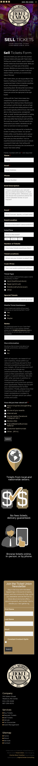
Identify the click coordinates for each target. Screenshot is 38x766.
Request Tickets (10, 715)
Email (7, 166)
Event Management (11, 725)
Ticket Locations (11, 254)
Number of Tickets (12, 244)
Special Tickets (10, 295)
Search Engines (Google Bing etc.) (19, 406)
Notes (7, 324)
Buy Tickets (8, 713)
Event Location (10, 220)
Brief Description (11, 186)
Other (9, 290)
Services (7, 741)
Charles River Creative (17, 755)
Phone (7, 176)
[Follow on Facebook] (1, 2)
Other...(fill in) (12, 431)
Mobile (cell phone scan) (17, 287)
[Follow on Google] (9, 2)
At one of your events (15, 410)
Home (6, 736)
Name (7, 156)
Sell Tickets (8, 718)
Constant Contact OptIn (18, 639)
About (6, 738)
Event (7, 210)
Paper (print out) (14, 284)
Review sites (12, 421)
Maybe (9, 318)
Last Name (9, 619)
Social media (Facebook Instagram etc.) (17, 417)
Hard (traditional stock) (16, 281)
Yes (8, 312)
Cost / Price (9, 264)
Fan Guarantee (9, 722)
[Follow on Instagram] (4, 2)
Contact (7, 743)
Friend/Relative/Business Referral (17, 425)
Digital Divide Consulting (25, 757)
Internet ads (12, 413)
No (8, 315)
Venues (7, 720)
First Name (9, 609)
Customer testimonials (16, 429)
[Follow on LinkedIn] (6, 2)
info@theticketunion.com (21, 330)
